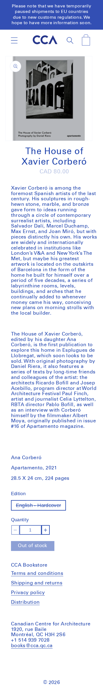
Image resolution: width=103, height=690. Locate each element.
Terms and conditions (37, 573)
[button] (14, 40)
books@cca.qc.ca (31, 645)
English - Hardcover (41, 507)
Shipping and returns (36, 583)
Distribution (25, 602)
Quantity (20, 519)
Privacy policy (28, 592)
